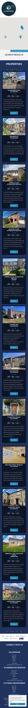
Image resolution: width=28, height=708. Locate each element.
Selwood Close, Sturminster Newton (14, 229)
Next (17, 69)
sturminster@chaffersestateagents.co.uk (14, 680)
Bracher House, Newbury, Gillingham (14, 465)
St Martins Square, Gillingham (14, 418)
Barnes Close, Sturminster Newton (14, 183)
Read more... (14, 113)
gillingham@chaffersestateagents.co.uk (14, 664)
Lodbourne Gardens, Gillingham (14, 602)
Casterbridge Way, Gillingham (14, 91)
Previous (12, 69)
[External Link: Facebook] (10, 648)
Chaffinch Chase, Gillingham (14, 508)
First (7, 69)
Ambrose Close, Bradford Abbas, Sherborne (14, 555)
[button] (20, 37)
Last (21, 69)
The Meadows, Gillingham (14, 371)
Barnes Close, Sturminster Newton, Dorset (14, 278)
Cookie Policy (6, 699)
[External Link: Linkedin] (18, 648)
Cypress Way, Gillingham (14, 325)
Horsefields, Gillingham (14, 137)
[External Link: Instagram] (14, 648)
